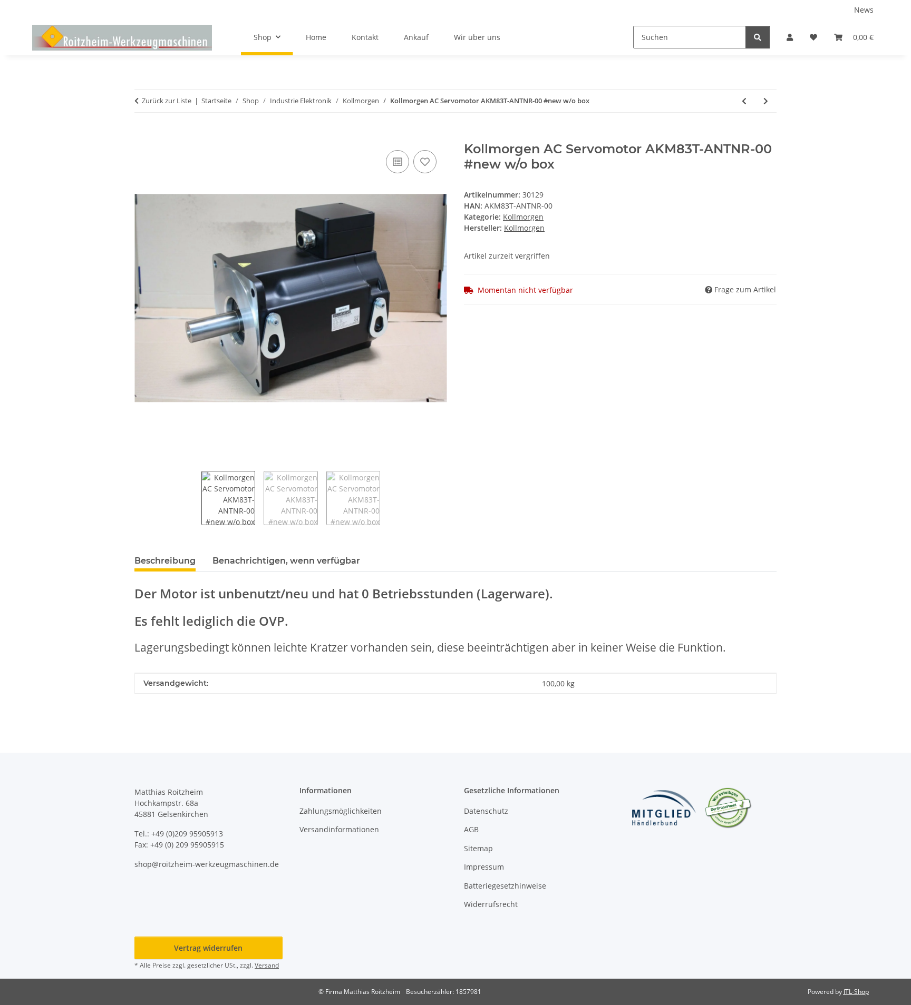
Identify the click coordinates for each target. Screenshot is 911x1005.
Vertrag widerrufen (208, 948)
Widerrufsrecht (491, 904)
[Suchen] (757, 37)
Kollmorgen (523, 217)
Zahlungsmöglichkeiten (340, 811)
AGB (471, 829)
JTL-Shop (856, 991)
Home (316, 37)
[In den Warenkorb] (142, 136)
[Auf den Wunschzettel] (425, 161)
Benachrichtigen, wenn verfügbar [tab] (286, 561)
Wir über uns (477, 37)
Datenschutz (486, 811)
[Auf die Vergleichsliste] (397, 161)
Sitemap (478, 848)
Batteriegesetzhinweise (505, 886)
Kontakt (365, 37)
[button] (789, 37)
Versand (267, 965)
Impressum (484, 867)
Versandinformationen (339, 829)
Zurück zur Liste (166, 100)
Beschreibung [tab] (165, 561)
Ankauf (416, 37)
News (864, 10)
